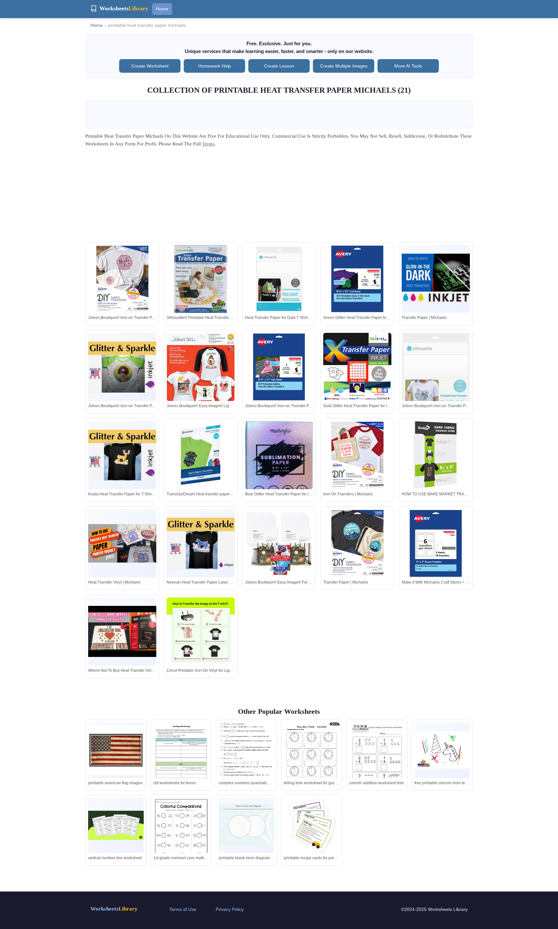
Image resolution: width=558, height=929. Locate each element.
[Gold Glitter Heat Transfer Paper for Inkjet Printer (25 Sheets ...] (357, 367)
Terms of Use (182, 909)
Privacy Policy (230, 909)
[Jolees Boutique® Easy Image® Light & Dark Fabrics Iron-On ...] (201, 378)
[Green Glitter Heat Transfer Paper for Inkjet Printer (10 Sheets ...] (357, 279)
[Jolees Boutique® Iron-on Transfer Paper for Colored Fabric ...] (122, 279)
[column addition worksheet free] (377, 759)
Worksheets (114, 909)
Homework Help (214, 66)
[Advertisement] (279, 197)
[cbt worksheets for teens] (181, 758)
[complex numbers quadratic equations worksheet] (246, 757)
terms (208, 143)
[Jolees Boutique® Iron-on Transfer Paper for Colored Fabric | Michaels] (122, 367)
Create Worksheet (150, 66)
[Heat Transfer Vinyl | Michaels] (122, 543)
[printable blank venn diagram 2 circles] (246, 825)
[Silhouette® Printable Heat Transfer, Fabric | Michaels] (201, 279)
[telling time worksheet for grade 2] (311, 759)
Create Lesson (279, 66)
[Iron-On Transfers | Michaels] (357, 455)
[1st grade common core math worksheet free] (181, 833)
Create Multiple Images (343, 66)
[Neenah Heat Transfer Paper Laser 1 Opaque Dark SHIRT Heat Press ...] (201, 543)
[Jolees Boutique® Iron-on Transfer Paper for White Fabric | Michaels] (279, 367)
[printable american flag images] (116, 750)
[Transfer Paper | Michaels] (436, 279)
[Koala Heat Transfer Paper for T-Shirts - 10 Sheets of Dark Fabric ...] (122, 455)
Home (162, 8)
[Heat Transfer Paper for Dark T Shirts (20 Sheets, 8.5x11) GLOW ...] (279, 279)
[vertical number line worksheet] (116, 825)
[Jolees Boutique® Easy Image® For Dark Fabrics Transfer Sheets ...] (279, 543)
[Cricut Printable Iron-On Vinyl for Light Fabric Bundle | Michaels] (201, 631)
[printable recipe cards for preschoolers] (311, 825)
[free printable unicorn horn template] (442, 750)
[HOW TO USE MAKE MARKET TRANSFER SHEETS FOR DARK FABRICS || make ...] (436, 455)
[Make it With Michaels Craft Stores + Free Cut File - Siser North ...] (436, 543)
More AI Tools (408, 66)
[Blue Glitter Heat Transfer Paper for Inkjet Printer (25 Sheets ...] (279, 478)
